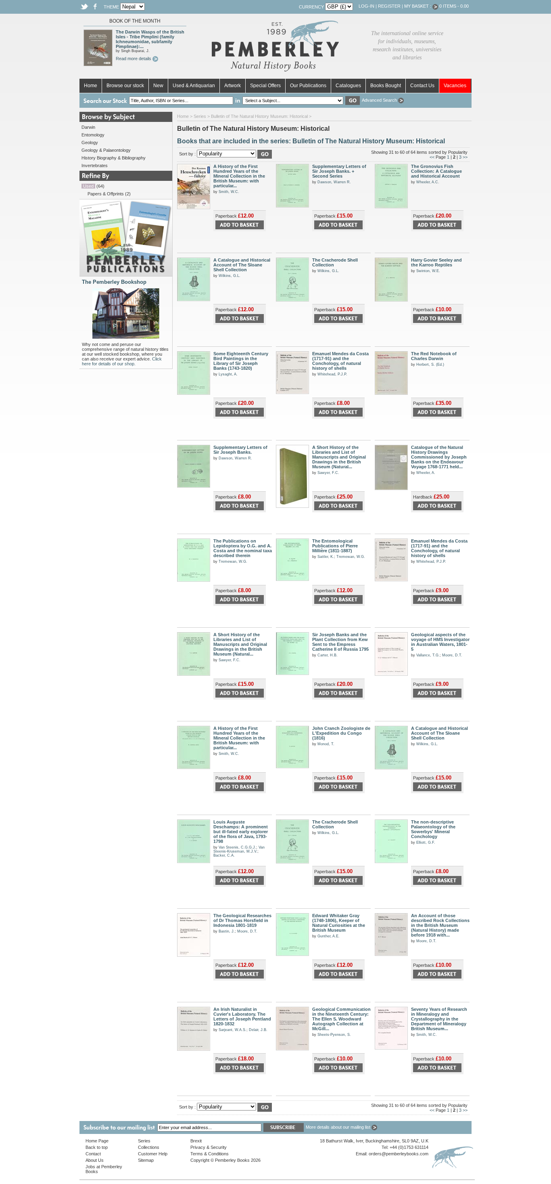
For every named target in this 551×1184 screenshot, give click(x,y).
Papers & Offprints (106, 193)
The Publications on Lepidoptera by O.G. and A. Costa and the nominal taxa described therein (242, 548)
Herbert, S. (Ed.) (430, 365)
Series (200, 116)
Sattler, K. (325, 557)
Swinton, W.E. (428, 271)
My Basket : (418, 6)
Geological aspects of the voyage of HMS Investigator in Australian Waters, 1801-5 (440, 642)
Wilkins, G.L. (229, 276)
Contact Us (422, 85)
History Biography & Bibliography (113, 157)
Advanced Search (380, 100)
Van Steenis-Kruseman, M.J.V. (239, 849)
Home (90, 85)
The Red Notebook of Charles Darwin (434, 356)
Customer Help (152, 1153)
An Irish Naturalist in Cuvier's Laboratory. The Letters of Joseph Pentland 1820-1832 (242, 1016)
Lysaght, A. (228, 374)
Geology (89, 142)
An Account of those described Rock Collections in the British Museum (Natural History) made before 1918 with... (440, 925)
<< (432, 157)
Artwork (232, 85)
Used (88, 186)
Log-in (366, 6)
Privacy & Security (208, 1147)
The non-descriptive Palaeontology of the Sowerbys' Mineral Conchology (433, 829)
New (158, 85)
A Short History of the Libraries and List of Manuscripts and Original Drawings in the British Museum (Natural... (339, 457)
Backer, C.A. (224, 855)
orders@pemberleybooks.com (398, 1153)
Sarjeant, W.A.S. (232, 1030)
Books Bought (385, 85)
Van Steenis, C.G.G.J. (237, 847)
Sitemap (146, 1160)
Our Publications (308, 85)
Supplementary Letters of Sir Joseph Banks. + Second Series (339, 171)
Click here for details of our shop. (122, 361)
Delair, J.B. (258, 1030)
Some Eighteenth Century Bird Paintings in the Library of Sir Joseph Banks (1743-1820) (240, 361)
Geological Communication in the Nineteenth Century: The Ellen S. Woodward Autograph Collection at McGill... (341, 1019)
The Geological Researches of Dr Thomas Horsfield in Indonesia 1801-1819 (242, 920)
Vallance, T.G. (428, 655)
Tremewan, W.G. (233, 562)
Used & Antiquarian (194, 85)
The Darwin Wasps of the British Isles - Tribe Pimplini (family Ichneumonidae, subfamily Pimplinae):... (150, 39)
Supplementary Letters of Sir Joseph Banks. (240, 450)
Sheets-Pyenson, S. (334, 1035)
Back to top (97, 1147)
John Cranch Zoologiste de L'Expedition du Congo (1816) (341, 733)
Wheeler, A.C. (427, 182)
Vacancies (455, 85)
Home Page (97, 1140)
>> (465, 157)
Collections (148, 1147)
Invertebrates (94, 165)
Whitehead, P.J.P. (332, 374)
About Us (95, 1160)
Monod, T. (325, 744)
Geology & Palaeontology (106, 150)
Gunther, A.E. (328, 936)
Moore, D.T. (452, 655)
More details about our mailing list (339, 1127)
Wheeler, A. (425, 473)
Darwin (88, 127)
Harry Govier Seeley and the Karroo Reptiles (436, 262)
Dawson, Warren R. (334, 182)
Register (389, 6)
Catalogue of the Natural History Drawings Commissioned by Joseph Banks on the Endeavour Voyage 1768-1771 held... (439, 457)
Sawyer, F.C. (328, 473)
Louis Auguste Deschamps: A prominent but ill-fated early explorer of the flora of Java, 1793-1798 (240, 831)
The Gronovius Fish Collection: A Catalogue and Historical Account (436, 171)
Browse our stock (125, 85)
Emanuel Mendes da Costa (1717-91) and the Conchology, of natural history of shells (340, 361)
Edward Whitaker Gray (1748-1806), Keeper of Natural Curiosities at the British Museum (338, 923)
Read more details (134, 58)
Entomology (92, 134)
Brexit (196, 1140)
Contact (93, 1153)
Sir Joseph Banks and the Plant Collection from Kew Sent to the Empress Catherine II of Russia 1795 (340, 642)
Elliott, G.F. (425, 842)
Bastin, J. (227, 931)
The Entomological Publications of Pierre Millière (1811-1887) (335, 546)
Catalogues (348, 85)
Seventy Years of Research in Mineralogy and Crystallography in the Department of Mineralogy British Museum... (439, 1019)
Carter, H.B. (327, 655)
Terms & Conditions (209, 1153)
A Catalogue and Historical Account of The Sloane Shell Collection (241, 265)
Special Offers (265, 85)
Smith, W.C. (229, 192)
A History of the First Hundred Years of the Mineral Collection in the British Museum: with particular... (239, 176)
